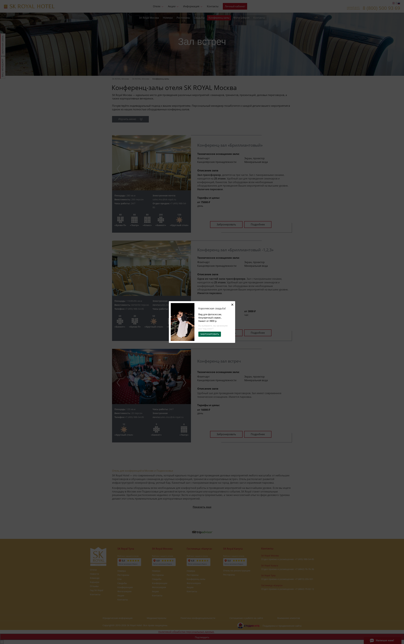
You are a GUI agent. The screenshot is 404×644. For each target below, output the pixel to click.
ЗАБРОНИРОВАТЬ (209, 334)
